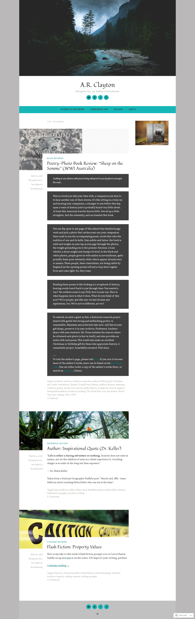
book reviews (55, 158)
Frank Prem (84, 384)
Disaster (74, 384)
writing (60, 394)
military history (107, 384)
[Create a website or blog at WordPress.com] (97, 614)
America (59, 573)
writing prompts (89, 576)
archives (68, 381)
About (132, 109)
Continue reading (58, 565)
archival (58, 381)
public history (90, 388)
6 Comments (53, 496)
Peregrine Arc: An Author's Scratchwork (36, 184)
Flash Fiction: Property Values (74, 547)
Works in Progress (73, 109)
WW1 (67, 394)
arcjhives (77, 381)
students (116, 573)
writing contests (72, 576)
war (103, 391)
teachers (72, 391)
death (54, 384)
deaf (85, 490)
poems (67, 388)
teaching (82, 391)
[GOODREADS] (100, 606)
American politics (72, 573)
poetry (79, 388)
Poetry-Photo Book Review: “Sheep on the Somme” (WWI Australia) (85, 166)
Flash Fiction (88, 573)
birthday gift (106, 381)
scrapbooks (103, 388)
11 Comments (53, 579)
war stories (112, 391)
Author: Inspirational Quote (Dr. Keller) (84, 449)
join (68, 558)
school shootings (103, 573)
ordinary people (55, 388)
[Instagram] (106, 97)
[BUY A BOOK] (94, 606)
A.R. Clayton (97, 85)
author (95, 381)
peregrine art (99, 109)
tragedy (60, 576)
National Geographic (57, 493)
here (96, 359)
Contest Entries (57, 542)
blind (79, 490)
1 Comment (52, 398)
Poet (73, 388)
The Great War (94, 391)
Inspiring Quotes (57, 443)
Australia (86, 381)
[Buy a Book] (94, 97)
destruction (63, 384)
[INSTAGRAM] (106, 606)
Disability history (96, 490)
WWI (73, 394)
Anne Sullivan (61, 490)
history (95, 384)
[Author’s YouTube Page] (88, 97)
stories (113, 388)
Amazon (68, 371)
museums (120, 384)
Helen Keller (111, 490)
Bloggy (118, 109)
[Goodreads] (100, 97)
